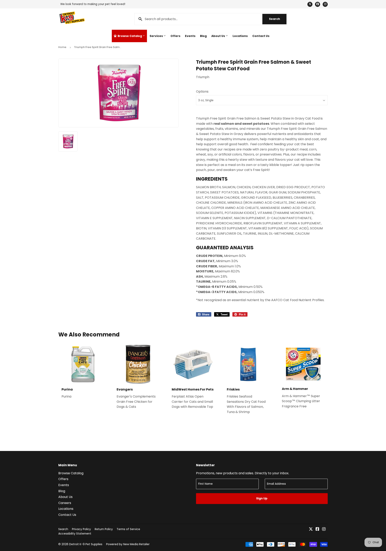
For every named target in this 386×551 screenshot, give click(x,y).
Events (190, 36)
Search (277, 19)
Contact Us (260, 36)
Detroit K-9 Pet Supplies (85, 544)
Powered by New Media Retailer (128, 544)
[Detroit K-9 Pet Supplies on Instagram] (324, 529)
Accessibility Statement (74, 534)
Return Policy (104, 529)
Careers (64, 503)
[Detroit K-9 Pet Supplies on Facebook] (317, 529)
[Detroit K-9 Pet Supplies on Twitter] (311, 529)
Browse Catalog (130, 36)
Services (156, 36)
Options (202, 91)
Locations (240, 36)
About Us (218, 36)
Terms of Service (128, 529)
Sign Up (261, 498)
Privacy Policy (81, 529)
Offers (175, 36)
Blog (203, 36)
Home (62, 47)
